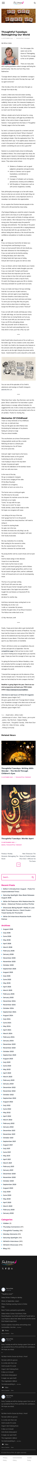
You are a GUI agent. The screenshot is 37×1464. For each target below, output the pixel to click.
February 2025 (8, 994)
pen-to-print (31, 717)
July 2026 (6, 933)
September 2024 (9, 1012)
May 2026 (7, 940)
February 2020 (9, 1210)
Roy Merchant (11, 720)
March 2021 (7, 1163)
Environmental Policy (17, 1459)
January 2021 (8, 1170)
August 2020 (8, 1188)
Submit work (6, 722)
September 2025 (9, 969)
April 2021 (7, 1159)
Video (6, 1387)
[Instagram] (9, 1268)
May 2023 (6, 1069)
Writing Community (8, 727)
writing (22, 725)
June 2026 (7, 936)
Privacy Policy (5, 1459)
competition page (7, 651)
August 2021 (8, 1145)
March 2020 (7, 1206)
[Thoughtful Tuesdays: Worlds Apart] (18, 810)
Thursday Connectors (13, 1227)
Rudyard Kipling (22, 720)
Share (12, 1333)
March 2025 (7, 990)
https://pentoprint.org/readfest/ (17, 689)
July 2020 (7, 1192)
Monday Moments (12, 1234)
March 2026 (7, 947)
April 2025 (7, 987)
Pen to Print (9, 1289)
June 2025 (7, 979)
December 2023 (9, 1044)
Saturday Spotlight (12, 1238)
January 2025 (8, 997)
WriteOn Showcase (12, 1245)
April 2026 (7, 943)
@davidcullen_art (6, 389)
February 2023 (8, 1080)
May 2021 (6, 1156)
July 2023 (6, 1062)
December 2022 (9, 1087)
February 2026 (8, 951)
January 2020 (8, 1213)
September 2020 (9, 1184)
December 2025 (9, 958)
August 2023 (8, 1059)
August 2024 (8, 1015)
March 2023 (7, 1077)
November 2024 (9, 1005)
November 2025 (9, 961)
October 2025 (8, 965)
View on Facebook (5, 1333)
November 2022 (9, 1091)
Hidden (7, 1223)
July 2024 (7, 1019)
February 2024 (9, 1037)
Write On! (5, 725)
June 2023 (7, 1066)
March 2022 (7, 1120)
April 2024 (7, 1030)
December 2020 (9, 1174)
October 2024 (8, 1008)
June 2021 (7, 1152)
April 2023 (7, 1073)
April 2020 (7, 1202)
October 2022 (8, 1095)
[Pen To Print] (18, 3)
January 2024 (8, 1041)
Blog (6, 1248)
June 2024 (7, 1023)
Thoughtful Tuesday (23, 38)
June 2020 (7, 1195)
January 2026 (8, 954)
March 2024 (7, 1033)
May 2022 (6, 1112)
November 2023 (9, 1048)
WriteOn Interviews (13, 1241)
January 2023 (8, 1084)
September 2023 (9, 1055)
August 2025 (8, 972)
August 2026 (8, 929)
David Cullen (9, 715)
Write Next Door (30, 722)
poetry (4, 720)
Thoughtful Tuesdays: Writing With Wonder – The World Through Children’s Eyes (17, 771)
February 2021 (8, 1166)
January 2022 (8, 1127)
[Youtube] (12, 1268)
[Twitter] (3, 1268)
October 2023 (8, 1051)
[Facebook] (6, 1268)
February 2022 (8, 1123)
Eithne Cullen (19, 715)
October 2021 (8, 1138)
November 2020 (9, 1177)
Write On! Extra (14, 725)
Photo (7, 1330)
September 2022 (9, 1098)
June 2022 (7, 1109)
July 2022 (6, 1105)
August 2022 (8, 1102)
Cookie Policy (29, 1459)
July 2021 (6, 1148)
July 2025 (6, 976)
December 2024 (9, 1001)
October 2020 (8, 1181)
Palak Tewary (22, 717)
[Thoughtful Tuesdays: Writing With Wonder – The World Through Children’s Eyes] (18, 753)
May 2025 (6, 983)
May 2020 (7, 1199)
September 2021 (9, 1141)
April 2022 (7, 1116)
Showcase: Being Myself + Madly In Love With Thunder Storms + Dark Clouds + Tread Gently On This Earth (17, 910)
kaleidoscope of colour (9, 717)
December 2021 (9, 1130)
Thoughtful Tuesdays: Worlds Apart (17, 839)
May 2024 (7, 1026)
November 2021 (9, 1134)
